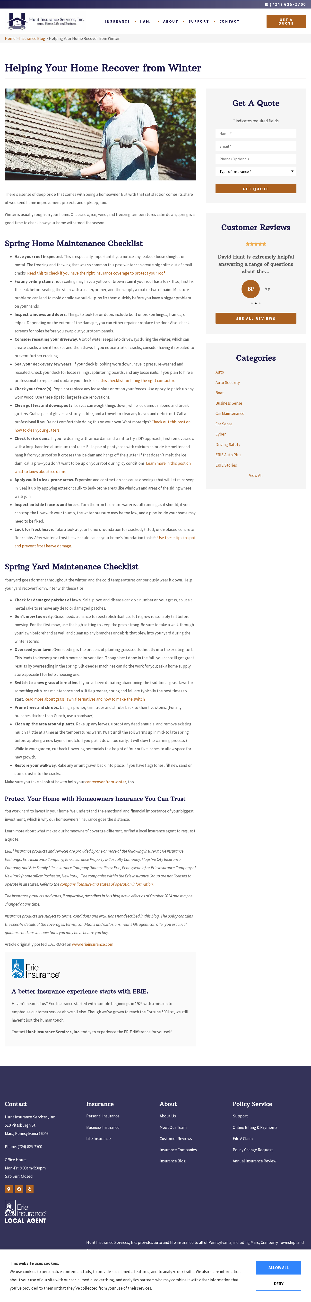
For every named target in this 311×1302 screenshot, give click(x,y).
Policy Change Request (253, 1149)
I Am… (147, 21)
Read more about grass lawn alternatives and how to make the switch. (85, 699)
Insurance (117, 21)
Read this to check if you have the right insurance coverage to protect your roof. (96, 273)
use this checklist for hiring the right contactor (133, 380)
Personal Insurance (103, 1116)
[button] (252, 303)
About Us (168, 1116)
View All (256, 475)
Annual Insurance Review (254, 1161)
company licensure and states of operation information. (107, 884)
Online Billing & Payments (255, 1127)
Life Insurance (98, 1138)
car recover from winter (105, 782)
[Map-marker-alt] (9, 1189)
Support (199, 21)
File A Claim (243, 1138)
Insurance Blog (32, 38)
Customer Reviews (176, 1138)
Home (10, 38)
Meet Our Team (173, 1127)
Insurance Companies (178, 1149)
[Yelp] (30, 1189)
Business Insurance (103, 1127)
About (171, 21)
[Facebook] (19, 1189)
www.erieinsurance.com (92, 944)
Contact (229, 21)
